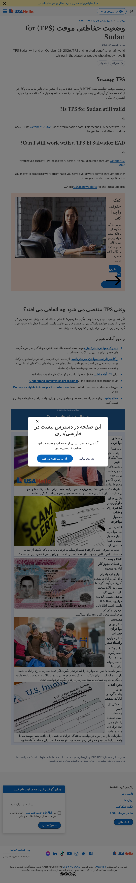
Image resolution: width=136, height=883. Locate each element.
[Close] (37, 421)
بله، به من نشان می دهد (55, 458)
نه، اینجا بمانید (86, 458)
